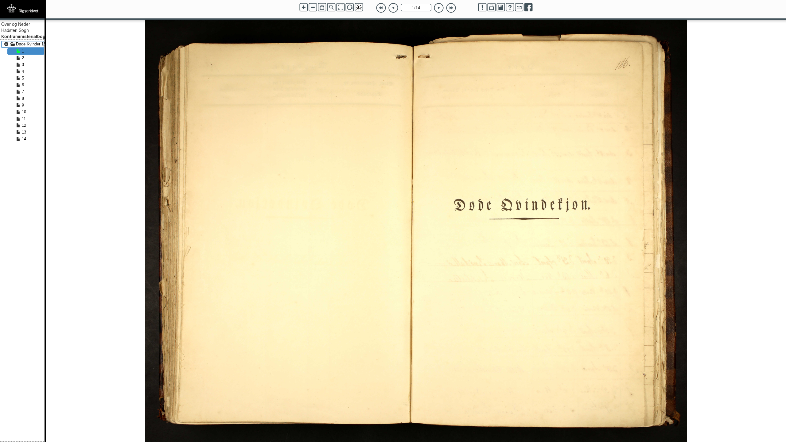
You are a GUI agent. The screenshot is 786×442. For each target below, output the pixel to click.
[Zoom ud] (313, 7)
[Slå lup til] (331, 7)
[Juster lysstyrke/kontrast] (359, 7)
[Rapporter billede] (482, 7)
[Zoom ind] (303, 7)
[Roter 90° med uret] (349, 7)
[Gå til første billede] (381, 8)
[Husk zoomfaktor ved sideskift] (322, 7)
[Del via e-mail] (519, 7)
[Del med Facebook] (528, 7)
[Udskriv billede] (491, 7)
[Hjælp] (510, 7)
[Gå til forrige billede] (393, 8)
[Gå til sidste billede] (451, 8)
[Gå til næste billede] (439, 8)
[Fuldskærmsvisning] (340, 7)
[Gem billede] (500, 7)
